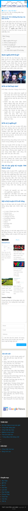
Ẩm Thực (4, 481)
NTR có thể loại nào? (10, 43)
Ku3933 (3, 458)
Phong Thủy (6, 494)
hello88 (3, 471)
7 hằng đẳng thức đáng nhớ (10, 437)
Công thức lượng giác (8, 427)
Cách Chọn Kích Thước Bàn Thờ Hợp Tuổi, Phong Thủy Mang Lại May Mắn (14, 388)
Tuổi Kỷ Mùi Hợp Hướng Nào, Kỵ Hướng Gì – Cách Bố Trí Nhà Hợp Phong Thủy (14, 367)
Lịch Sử (4, 490)
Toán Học (5, 496)
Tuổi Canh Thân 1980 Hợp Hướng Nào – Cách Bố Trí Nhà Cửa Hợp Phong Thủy (14, 372)
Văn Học (4, 499)
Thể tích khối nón (7, 434)
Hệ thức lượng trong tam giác (11, 425)
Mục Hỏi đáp (5, 492)
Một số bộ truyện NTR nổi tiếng (15, 50)
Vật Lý (4, 501)
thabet (4, 441)
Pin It (17, 240)
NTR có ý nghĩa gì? (9, 45)
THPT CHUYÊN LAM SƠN (10, 507)
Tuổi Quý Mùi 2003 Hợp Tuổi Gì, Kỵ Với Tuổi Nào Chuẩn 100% (15, 376)
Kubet (4, 439)
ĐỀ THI (4, 483)
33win (2, 465)
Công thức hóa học (8, 449)
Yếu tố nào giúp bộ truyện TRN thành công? (16, 47)
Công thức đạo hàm (8, 430)
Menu (26, 1)
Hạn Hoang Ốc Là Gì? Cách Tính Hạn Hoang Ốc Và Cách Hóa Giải (14, 398)
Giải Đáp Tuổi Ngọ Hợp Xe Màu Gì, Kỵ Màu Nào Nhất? (14, 380)
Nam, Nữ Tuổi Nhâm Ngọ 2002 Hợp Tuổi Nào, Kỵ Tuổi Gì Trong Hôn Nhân (13, 393)
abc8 (2, 468)
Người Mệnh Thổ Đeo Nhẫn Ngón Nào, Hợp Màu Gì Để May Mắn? (14, 383)
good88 (3, 461)
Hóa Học (4, 487)
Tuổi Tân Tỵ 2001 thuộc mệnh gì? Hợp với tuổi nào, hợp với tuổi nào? (14, 358)
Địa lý (4, 485)
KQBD (2, 455)
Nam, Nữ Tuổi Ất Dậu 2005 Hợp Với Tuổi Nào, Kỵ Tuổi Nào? (13, 362)
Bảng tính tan (6, 451)
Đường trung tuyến (8, 432)
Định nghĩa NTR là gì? (10, 40)
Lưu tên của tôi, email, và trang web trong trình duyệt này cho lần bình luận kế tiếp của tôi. (13, 339)
